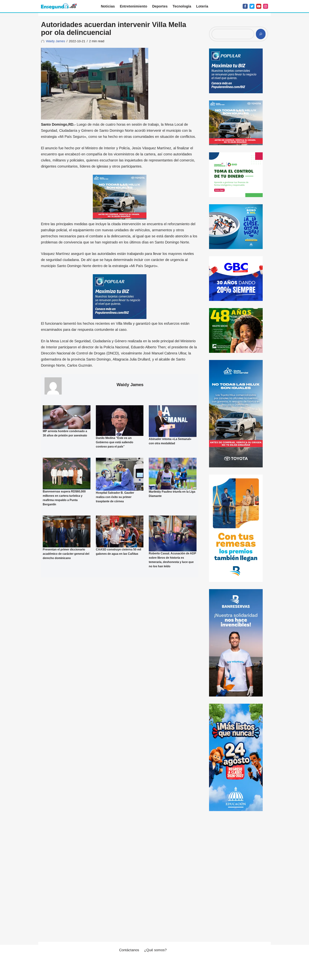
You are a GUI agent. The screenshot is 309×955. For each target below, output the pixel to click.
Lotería (202, 6)
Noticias (108, 6)
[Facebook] (245, 6)
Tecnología (182, 6)
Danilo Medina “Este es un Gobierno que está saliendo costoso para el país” (114, 442)
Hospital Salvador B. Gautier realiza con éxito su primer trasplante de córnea (115, 497)
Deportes (160, 6)
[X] (251, 6)
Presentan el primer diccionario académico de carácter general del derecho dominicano (66, 554)
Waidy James (55, 41)
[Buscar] (261, 34)
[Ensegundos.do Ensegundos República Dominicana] (59, 6)
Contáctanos (129, 950)
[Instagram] (265, 6)
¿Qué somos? (155, 950)
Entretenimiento (133, 6)
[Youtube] (258, 6)
